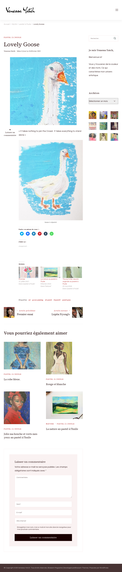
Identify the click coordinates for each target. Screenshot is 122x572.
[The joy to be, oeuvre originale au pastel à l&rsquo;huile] (72, 272)
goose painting (37, 300)
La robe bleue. (12, 379)
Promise (22, 279)
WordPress (104, 568)
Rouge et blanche (56, 384)
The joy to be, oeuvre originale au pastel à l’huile (71, 281)
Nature (50, 424)
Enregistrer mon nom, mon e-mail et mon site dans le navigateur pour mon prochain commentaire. (44, 528)
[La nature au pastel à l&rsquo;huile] (50, 272)
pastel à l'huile (12, 37)
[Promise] (28, 272)
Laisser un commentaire (10, 134)
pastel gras (66, 300)
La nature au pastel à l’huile (62, 429)
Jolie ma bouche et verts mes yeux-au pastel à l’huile (20, 435)
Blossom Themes (82, 568)
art (29, 300)
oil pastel (48, 300)
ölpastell (57, 300)
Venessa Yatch (9, 51)
